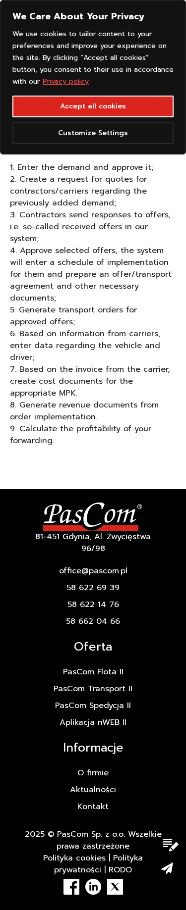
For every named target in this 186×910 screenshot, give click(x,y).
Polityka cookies (74, 858)
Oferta (93, 647)
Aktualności (93, 790)
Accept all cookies (93, 106)
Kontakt (93, 806)
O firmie (93, 773)
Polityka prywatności (98, 864)
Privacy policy (66, 81)
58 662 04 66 (93, 621)
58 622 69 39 (93, 588)
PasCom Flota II (93, 672)
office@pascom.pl (93, 571)
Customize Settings (93, 133)
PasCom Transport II (93, 689)
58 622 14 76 (93, 604)
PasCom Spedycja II (93, 705)
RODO (120, 870)
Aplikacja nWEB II (93, 722)
